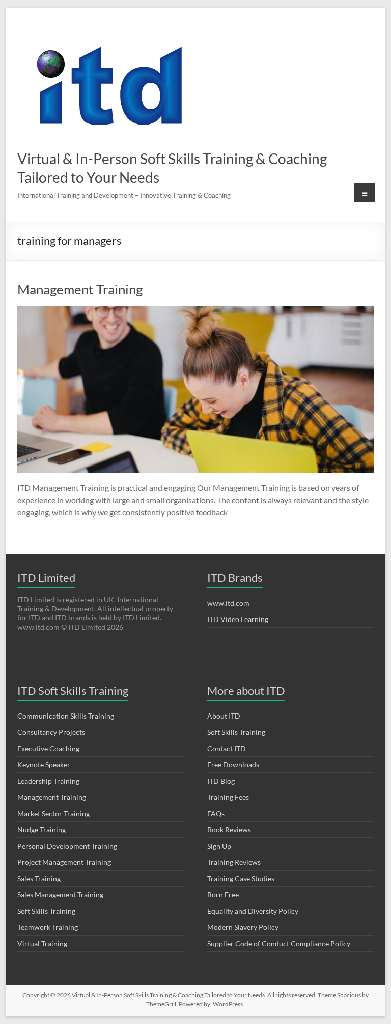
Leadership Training (48, 781)
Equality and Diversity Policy (252, 911)
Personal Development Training (67, 846)
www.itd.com (228, 603)
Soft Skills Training (46, 911)
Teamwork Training (47, 927)
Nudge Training (41, 829)
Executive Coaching (48, 748)
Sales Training (39, 878)
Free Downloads (233, 764)
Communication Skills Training (65, 715)
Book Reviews (229, 829)
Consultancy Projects (51, 732)
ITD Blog (221, 781)
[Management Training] (195, 311)
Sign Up (219, 846)
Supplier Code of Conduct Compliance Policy (278, 943)
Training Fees (228, 797)
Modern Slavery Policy (242, 927)
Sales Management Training (60, 894)
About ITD (223, 715)
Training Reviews (234, 862)
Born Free (223, 894)
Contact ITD (226, 748)
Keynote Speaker (43, 764)
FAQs (216, 813)
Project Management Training (64, 862)
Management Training (80, 289)
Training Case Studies (240, 878)
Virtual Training (42, 943)
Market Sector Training (53, 813)
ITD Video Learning (237, 619)
